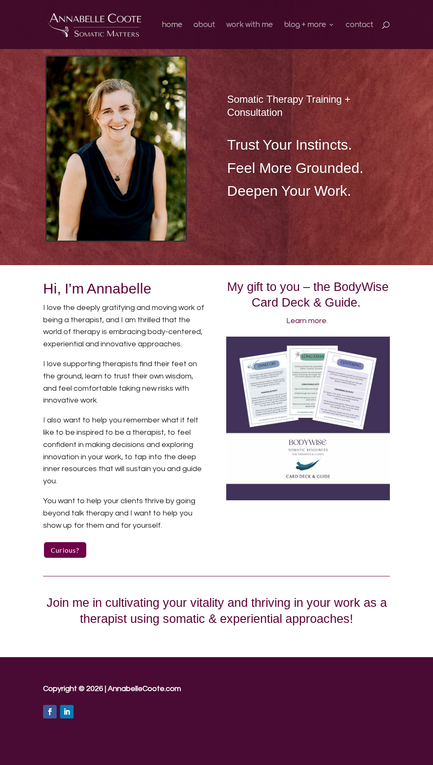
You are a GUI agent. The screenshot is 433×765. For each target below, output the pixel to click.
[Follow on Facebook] (50, 711)
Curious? (65, 550)
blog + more (305, 25)
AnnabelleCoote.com (144, 689)
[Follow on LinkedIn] (67, 711)
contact (359, 25)
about (204, 25)
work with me (249, 25)
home (172, 25)
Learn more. (307, 321)
